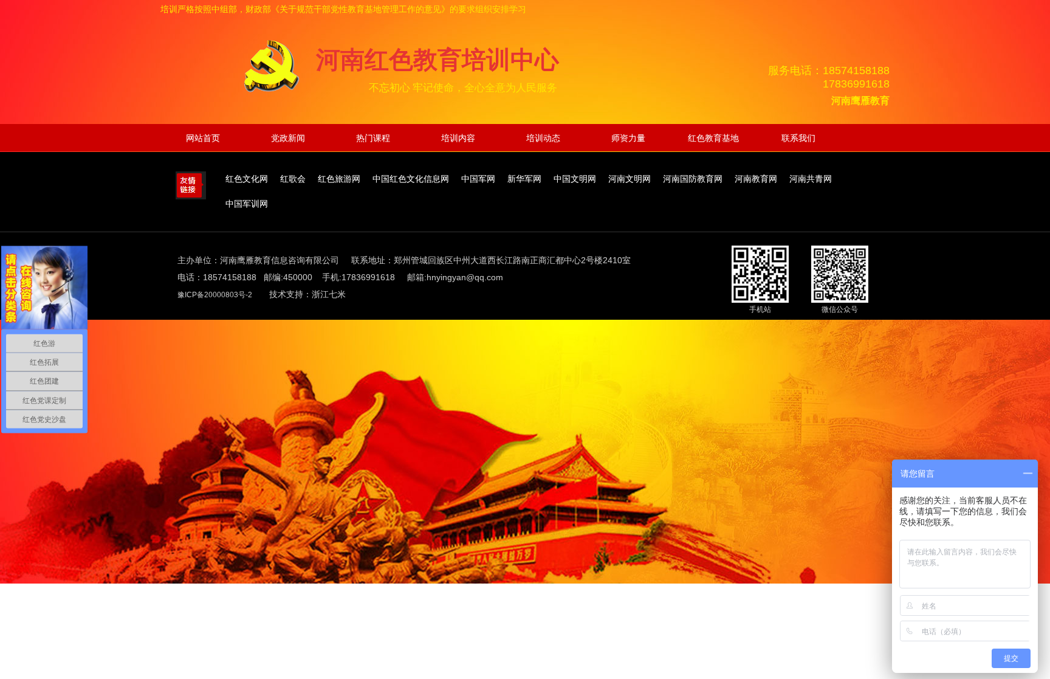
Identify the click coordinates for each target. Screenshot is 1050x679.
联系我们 (798, 138)
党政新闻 (288, 138)
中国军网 (478, 179)
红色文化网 (246, 179)
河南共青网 (810, 179)
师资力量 (628, 138)
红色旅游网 (339, 179)
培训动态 (543, 138)
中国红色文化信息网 (410, 179)
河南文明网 (629, 179)
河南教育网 (756, 179)
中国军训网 (246, 204)
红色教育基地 (713, 138)
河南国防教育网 (692, 179)
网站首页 (203, 138)
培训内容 (458, 138)
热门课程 (373, 138)
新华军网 (524, 179)
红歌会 (293, 179)
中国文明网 (575, 179)
